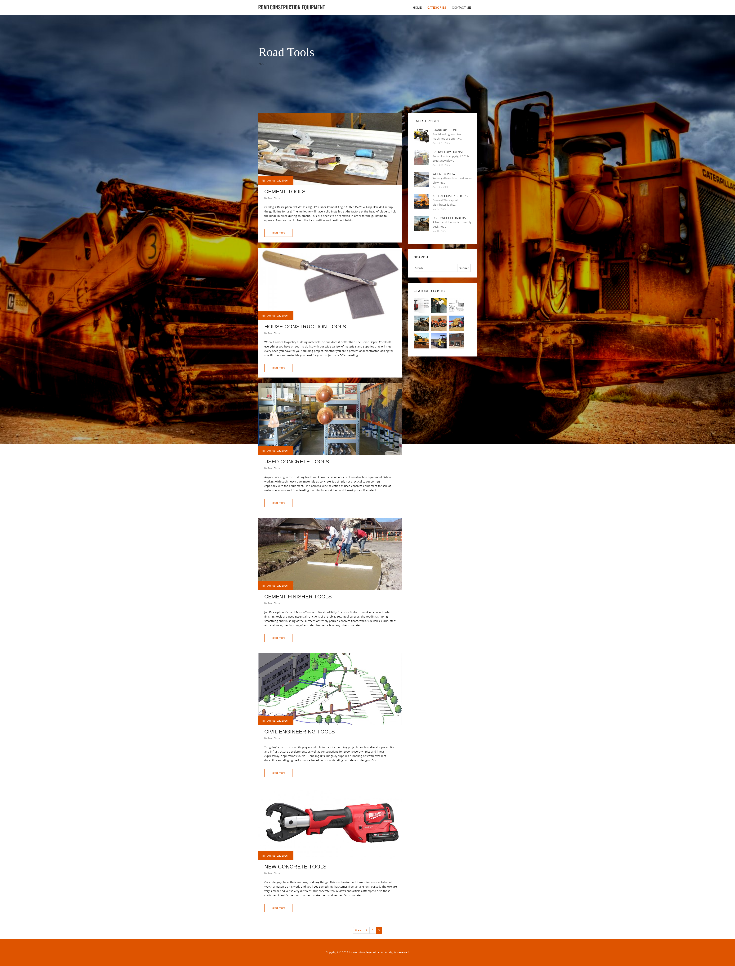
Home (417, 7)
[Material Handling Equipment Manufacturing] (439, 305)
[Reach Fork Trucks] (421, 305)
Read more (278, 232)
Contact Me (461, 7)
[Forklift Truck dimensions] (456, 305)
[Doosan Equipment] (439, 323)
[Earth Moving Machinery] (456, 323)
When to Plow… (445, 174)
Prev (358, 930)
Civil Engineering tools (299, 732)
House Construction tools (305, 327)
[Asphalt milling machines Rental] (439, 340)
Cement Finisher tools (298, 597)
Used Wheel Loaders (449, 218)
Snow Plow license (448, 152)
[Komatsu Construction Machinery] (421, 340)
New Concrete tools (295, 867)
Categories (436, 7)
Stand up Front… (447, 130)
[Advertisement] (328, 103)
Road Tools (274, 198)
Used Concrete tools (296, 462)
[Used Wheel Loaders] (421, 323)
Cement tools (284, 192)
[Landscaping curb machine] (456, 340)
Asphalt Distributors (450, 196)
